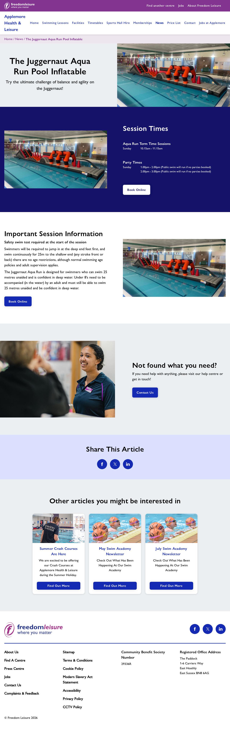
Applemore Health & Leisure (14, 23)
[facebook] (102, 464)
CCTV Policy (72, 707)
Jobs (7, 677)
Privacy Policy (73, 699)
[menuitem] (160, 6)
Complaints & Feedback (21, 693)
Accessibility (72, 690)
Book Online (136, 190)
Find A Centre (14, 660)
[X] (208, 629)
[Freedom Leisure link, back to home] (19, 6)
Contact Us (145, 392)
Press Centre (14, 668)
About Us (11, 652)
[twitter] (115, 464)
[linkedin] (128, 464)
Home (8, 39)
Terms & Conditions (78, 660)
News (19, 39)
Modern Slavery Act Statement (78, 679)
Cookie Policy (73, 668)
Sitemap (69, 652)
